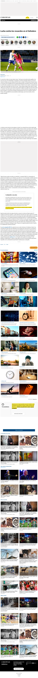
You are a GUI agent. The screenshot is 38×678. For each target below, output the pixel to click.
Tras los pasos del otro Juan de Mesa (26, 495)
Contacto (19, 675)
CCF (4, 244)
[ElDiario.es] (34, 20)
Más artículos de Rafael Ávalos (6, 466)
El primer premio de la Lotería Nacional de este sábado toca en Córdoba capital (9, 577)
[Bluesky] (21, 37)
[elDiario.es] (6, 664)
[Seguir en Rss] (26, 664)
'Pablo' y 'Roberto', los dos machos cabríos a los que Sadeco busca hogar (28, 577)
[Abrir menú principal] (37, 17)
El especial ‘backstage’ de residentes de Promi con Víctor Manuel (9, 481)
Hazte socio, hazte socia (18, 413)
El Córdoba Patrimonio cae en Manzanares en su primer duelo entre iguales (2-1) (9, 624)
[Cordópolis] (6, 662)
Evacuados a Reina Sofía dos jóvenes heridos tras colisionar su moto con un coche (9, 592)
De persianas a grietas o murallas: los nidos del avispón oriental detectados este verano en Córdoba (28, 447)
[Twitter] (23, 37)
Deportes (3, 20)
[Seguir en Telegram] (30, 663)
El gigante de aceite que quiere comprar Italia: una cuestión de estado (28, 462)
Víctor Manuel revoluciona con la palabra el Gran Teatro (27, 481)
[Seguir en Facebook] (29, 663)
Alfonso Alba (21, 464)
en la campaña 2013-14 (7, 227)
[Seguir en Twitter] (28, 663)
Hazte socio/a (27, 17)
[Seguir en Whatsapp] (35, 663)
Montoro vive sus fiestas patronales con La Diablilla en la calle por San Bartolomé (27, 592)
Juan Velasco (2, 464)
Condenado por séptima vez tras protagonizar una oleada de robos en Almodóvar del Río (9, 560)
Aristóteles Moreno (3, 449)
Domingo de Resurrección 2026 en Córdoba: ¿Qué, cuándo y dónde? (9, 496)
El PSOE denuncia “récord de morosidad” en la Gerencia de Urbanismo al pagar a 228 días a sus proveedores (9, 545)
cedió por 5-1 (12, 236)
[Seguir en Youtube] (33, 663)
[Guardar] (27, 37)
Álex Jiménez (21, 530)
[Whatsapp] (17, 37)
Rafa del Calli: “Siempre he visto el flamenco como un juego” (9, 462)
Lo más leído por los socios (5, 433)
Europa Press (2, 578)
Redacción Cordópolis (22, 593)
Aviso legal (19, 674)
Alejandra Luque (3, 561)
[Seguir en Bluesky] (26, 663)
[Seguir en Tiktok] (34, 663)
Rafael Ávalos (2, 74)
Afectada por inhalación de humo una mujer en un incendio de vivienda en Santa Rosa (28, 544)
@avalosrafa (3, 76)
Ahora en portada (4, 499)
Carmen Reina (21, 449)
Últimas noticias (3, 595)
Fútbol (7, 244)
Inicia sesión (31, 17)
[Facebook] (19, 37)
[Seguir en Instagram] (31, 663)
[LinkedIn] (25, 37)
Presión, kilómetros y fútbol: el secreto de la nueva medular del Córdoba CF (27, 529)
